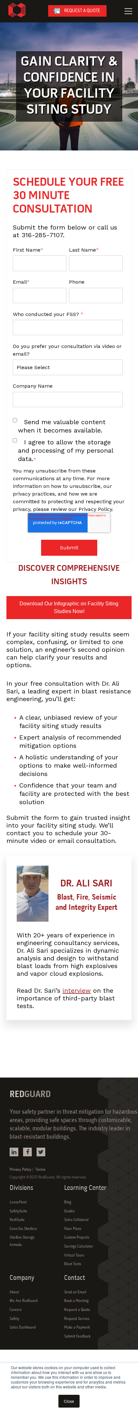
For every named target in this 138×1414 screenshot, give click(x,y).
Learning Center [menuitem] (85, 1188)
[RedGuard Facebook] (27, 1152)
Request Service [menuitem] (77, 1319)
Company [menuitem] (22, 1278)
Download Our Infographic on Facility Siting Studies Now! (69, 607)
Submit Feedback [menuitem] (77, 1336)
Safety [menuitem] (14, 1319)
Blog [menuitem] (67, 1202)
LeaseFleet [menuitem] (18, 1202)
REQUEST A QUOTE (82, 10)
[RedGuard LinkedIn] (14, 1152)
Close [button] (69, 1401)
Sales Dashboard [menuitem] (23, 1327)
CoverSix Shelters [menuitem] (23, 1229)
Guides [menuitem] (69, 1211)
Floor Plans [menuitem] (72, 1229)
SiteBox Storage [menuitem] (22, 1238)
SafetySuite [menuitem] (18, 1211)
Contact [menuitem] (74, 1278)
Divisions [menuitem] (21, 1188)
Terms (40, 1170)
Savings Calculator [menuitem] (78, 1246)
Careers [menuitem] (16, 1310)
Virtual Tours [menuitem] (74, 1255)
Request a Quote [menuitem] (77, 1310)
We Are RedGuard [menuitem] (24, 1301)
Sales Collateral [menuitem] (76, 1220)
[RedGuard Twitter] (41, 1152)
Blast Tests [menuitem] (72, 1264)
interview (77, 990)
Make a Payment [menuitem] (77, 1327)
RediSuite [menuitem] (17, 1220)
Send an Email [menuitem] (75, 1292)
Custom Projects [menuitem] (76, 1238)
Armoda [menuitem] (16, 1245)
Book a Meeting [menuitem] (76, 1301)
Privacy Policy (20, 1170)
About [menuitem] (14, 1292)
